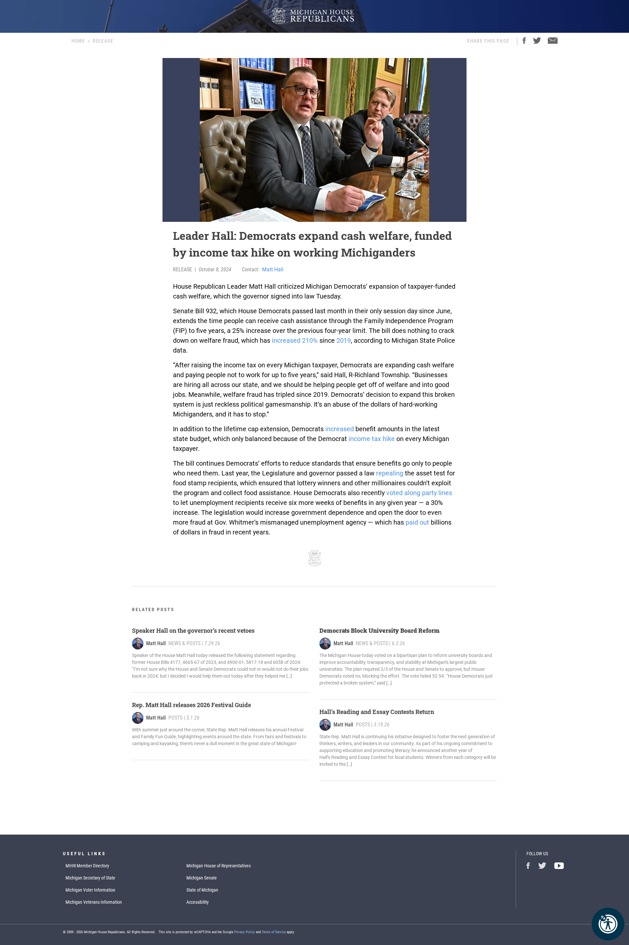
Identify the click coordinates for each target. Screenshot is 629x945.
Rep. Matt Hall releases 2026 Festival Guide (191, 705)
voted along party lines (419, 493)
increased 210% (295, 340)
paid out (417, 522)
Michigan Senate (201, 877)
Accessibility (197, 902)
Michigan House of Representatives (218, 865)
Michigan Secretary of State (90, 877)
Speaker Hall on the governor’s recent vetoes (193, 630)
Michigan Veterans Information (94, 902)
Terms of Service (274, 932)
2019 (343, 340)
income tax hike (372, 439)
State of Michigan (202, 890)
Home (78, 41)
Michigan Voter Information (90, 890)
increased (339, 429)
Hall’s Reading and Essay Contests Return (376, 712)
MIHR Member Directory (87, 865)
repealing (389, 473)
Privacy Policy (244, 932)
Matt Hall (272, 269)
